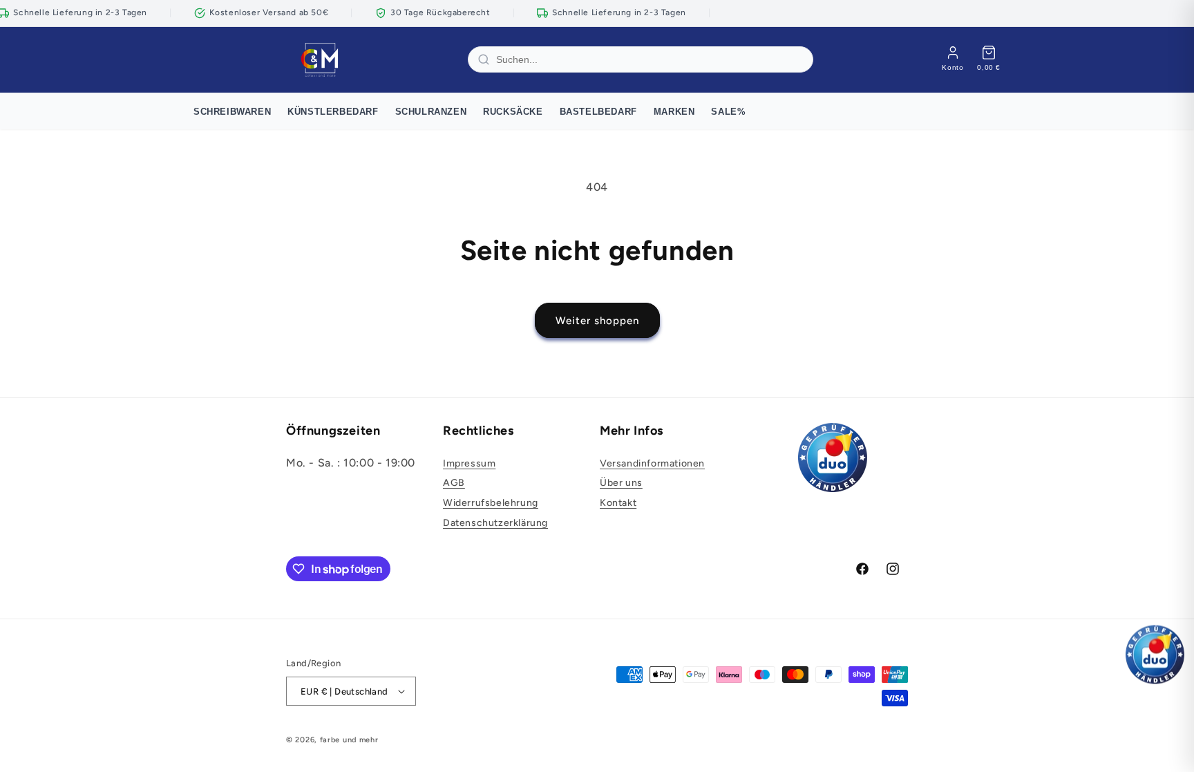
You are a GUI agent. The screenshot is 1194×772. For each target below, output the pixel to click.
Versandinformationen (652, 463)
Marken (674, 111)
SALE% (728, 111)
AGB (454, 483)
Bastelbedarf (598, 111)
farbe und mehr (349, 739)
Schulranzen (431, 111)
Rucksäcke (512, 111)
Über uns (621, 483)
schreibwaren (232, 111)
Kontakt (618, 503)
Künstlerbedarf (332, 111)
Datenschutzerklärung (495, 523)
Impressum (469, 463)
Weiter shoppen (597, 320)
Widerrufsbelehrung (490, 503)
